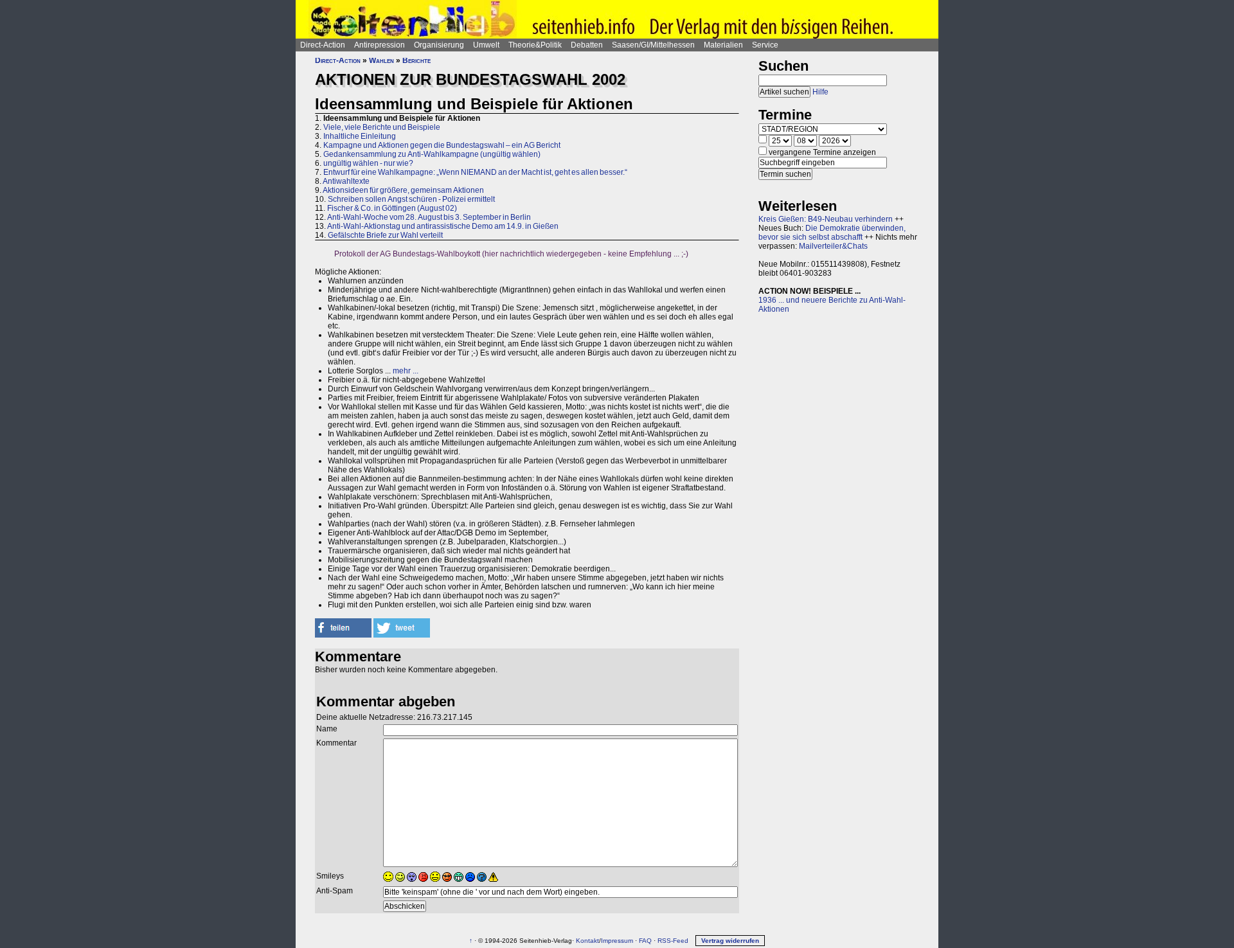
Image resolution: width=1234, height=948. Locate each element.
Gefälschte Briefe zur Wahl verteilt (385, 235)
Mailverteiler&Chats (833, 246)
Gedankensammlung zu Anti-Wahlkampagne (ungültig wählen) (432, 154)
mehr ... (405, 370)
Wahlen (381, 60)
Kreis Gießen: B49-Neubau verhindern (825, 219)
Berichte (416, 60)
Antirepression (379, 44)
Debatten (587, 44)
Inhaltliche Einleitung (359, 136)
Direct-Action (322, 44)
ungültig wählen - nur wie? (368, 163)
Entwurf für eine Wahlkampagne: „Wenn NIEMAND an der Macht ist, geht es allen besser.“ (475, 172)
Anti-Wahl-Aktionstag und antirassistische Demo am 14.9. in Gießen (443, 226)
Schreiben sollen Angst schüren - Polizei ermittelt (411, 199)
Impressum (617, 940)
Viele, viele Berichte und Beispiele (381, 127)
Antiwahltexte (346, 181)
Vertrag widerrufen (730, 940)
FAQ (645, 940)
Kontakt (587, 940)
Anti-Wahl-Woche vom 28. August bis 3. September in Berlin (429, 217)
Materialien (723, 44)
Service (765, 44)
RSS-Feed (672, 940)
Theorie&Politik (535, 44)
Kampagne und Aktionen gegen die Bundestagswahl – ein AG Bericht (441, 145)
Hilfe (820, 91)
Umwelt (486, 44)
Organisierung (439, 44)
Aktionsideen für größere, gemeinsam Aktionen (403, 190)
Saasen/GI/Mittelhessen (653, 44)
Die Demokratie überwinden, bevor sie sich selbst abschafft (832, 233)
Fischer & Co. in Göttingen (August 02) (392, 208)
